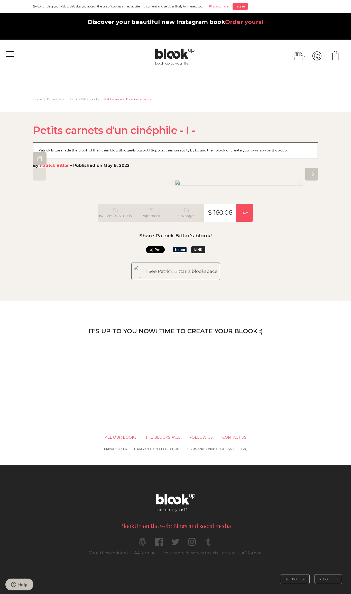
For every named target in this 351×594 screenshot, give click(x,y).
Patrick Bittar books (84, 99)
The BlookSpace (163, 437)
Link (198, 249)
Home (37, 99)
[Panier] (335, 56)
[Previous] (39, 174)
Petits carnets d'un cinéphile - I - (127, 99)
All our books (121, 437)
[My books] (298, 56)
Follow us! (201, 437)
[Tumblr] (208, 544)
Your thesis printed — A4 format (122, 553)
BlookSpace (55, 99)
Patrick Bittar (54, 165)
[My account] (317, 56)
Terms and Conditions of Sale (211, 449)
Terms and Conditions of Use (157, 449)
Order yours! (244, 21)
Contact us (234, 437)
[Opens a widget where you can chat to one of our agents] (19, 585)
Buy (245, 213)
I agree (240, 6)
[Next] (311, 174)
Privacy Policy (115, 449)
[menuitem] (37, 99)
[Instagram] (192, 544)
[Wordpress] (142, 544)
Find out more (218, 6)
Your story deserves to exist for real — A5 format (212, 553)
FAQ (244, 449)
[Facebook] (159, 544)
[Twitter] (175, 544)
